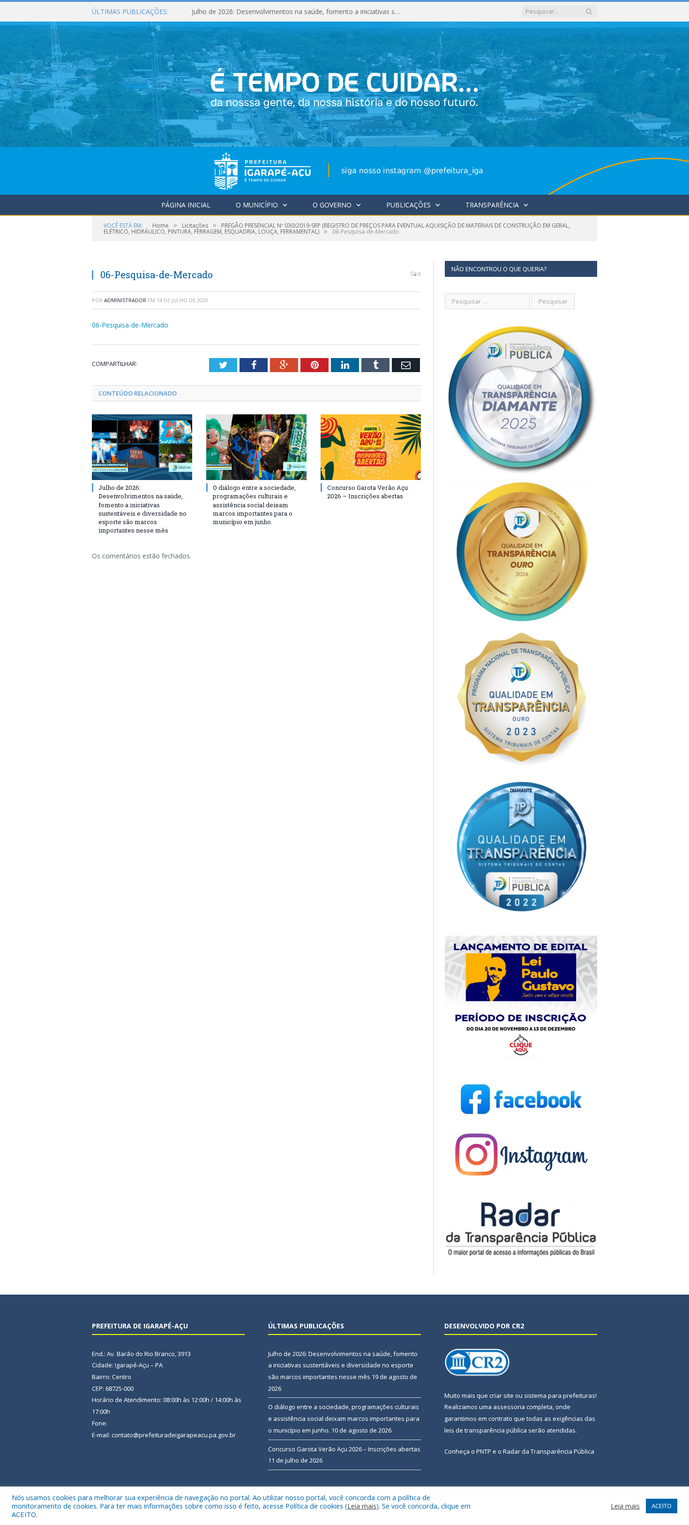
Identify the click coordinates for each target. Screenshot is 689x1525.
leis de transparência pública (485, 1430)
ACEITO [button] (662, 1506)
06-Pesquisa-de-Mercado (130, 324)
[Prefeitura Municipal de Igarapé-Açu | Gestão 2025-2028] (344, 106)
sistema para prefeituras (559, 1395)
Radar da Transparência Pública (548, 1451)
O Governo (332, 204)
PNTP (483, 1451)
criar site (501, 1395)
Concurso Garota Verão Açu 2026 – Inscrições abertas (367, 491)
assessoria (509, 1407)
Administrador (125, 300)
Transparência (492, 204)
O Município (257, 204)
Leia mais (361, 1506)
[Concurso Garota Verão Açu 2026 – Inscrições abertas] (371, 447)
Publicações (408, 204)
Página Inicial (185, 204)
